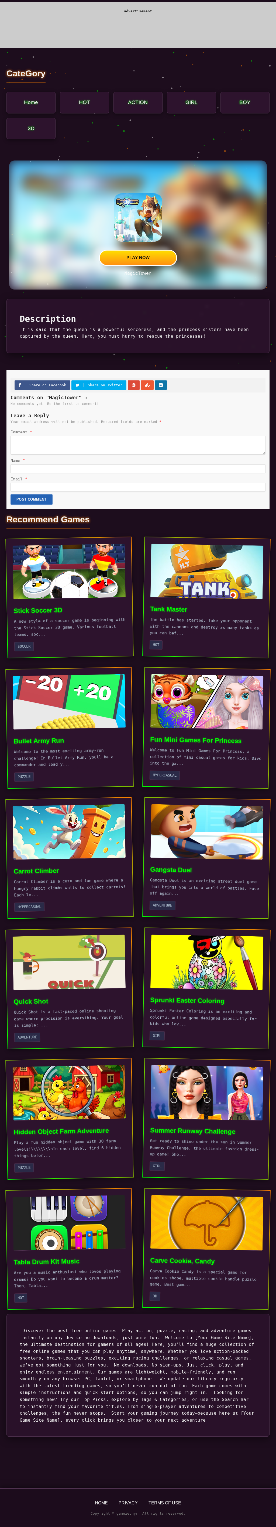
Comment (21, 432)
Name (18, 460)
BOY (244, 102)
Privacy (128, 1503)
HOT (84, 102)
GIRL (191, 102)
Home (31, 102)
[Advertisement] (138, 27)
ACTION (138, 102)
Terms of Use (165, 1503)
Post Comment (31, 499)
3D (31, 128)
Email (19, 479)
